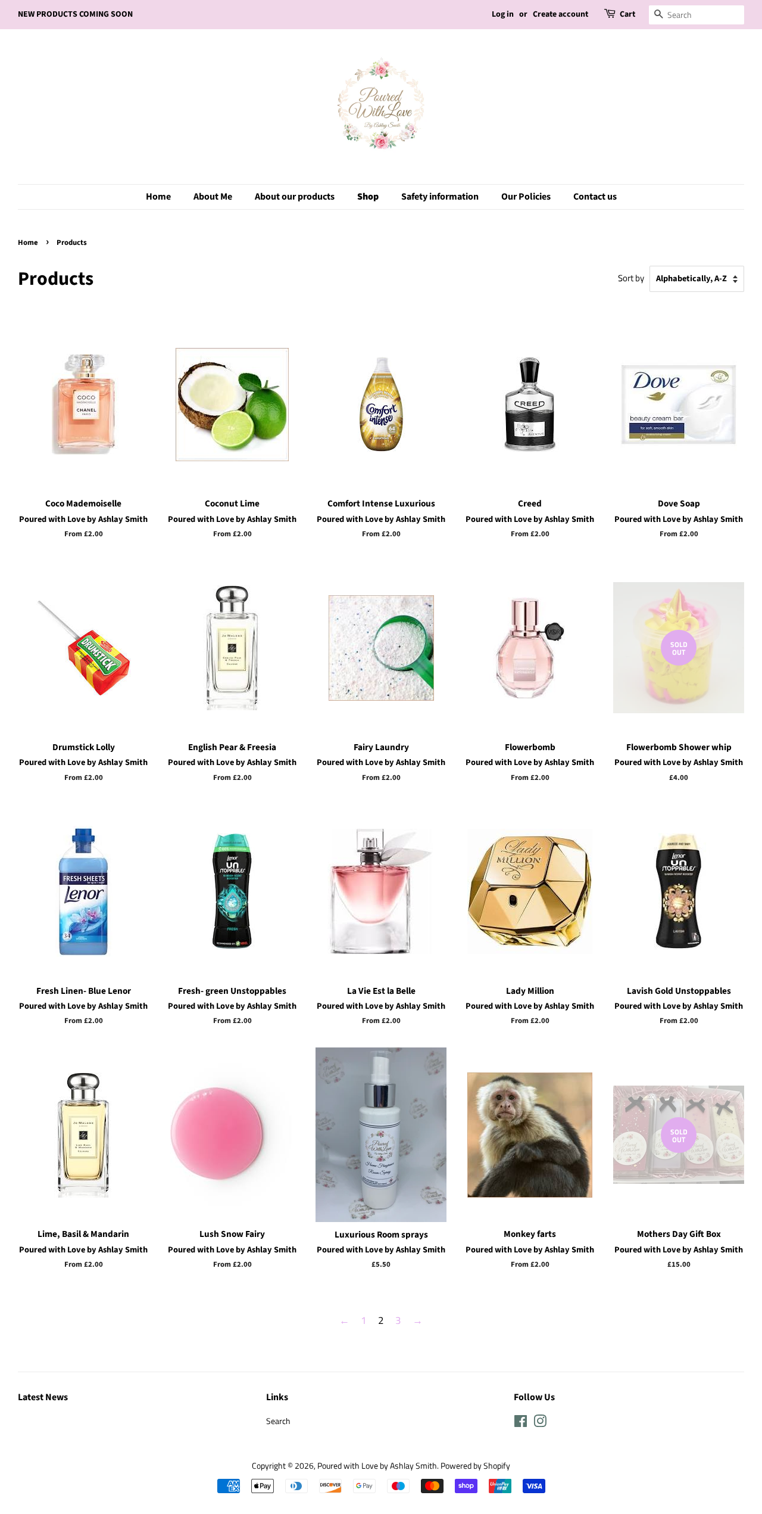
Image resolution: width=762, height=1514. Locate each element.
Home (158, 196)
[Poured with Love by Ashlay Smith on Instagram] (539, 1423)
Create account (560, 14)
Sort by (631, 278)
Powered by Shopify (475, 1465)
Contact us (595, 196)
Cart (627, 14)
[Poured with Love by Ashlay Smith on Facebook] (520, 1423)
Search (278, 1421)
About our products (295, 196)
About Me (212, 196)
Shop (368, 196)
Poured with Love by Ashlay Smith (377, 1465)
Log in (503, 14)
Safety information (440, 196)
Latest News (43, 1397)
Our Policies (526, 196)
